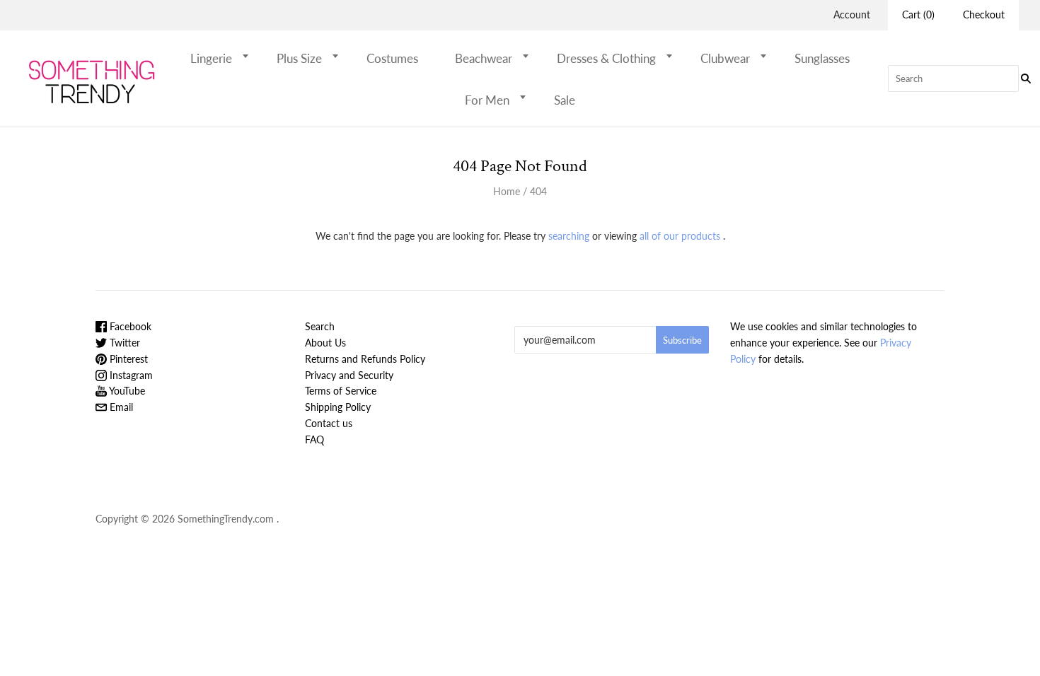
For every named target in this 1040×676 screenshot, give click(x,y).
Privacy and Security (349, 375)
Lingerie (211, 58)
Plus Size (299, 58)
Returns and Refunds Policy (365, 359)
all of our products (680, 236)
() (918, 14)
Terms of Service (340, 391)
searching (568, 236)
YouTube (126, 391)
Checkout (984, 14)
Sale (564, 100)
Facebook (129, 326)
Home (506, 191)
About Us (325, 343)
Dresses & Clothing (606, 58)
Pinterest (127, 359)
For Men (487, 100)
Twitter (123, 343)
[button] (249, 55)
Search (320, 326)
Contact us (328, 423)
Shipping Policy (338, 407)
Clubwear (725, 58)
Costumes (392, 58)
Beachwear (483, 58)
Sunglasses (822, 58)
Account (851, 14)
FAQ (314, 439)
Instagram (130, 375)
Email (120, 407)
